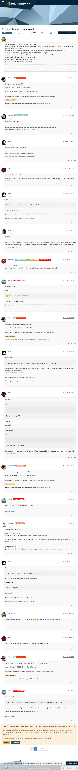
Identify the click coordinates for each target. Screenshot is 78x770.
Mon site (7, 306)
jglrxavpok (11, 523)
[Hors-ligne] (4, 39)
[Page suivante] (46, 749)
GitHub (13, 306)
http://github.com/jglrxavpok (20, 548)
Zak (9, 168)
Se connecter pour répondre (67, 33)
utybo (9, 141)
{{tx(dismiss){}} (72, 763)
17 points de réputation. (44, 103)
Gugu (9, 230)
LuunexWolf (11, 38)
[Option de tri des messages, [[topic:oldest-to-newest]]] (54, 32)
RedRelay (10, 115)
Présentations (7, 32)
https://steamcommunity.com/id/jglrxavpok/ (55, 550)
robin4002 (11, 259)
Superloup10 (12, 78)
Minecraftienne (31, 708)
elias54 (10, 280)
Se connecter (16, 742)
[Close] (74, 726)
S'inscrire (6, 742)
